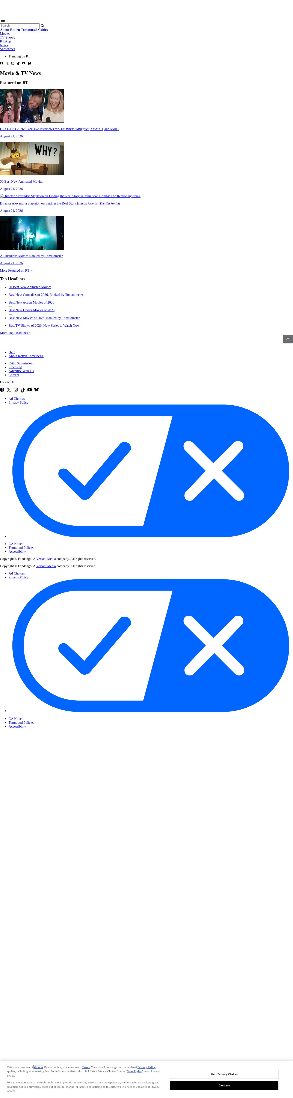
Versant (38, 1067)
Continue (224, 1085)
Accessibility (17, 551)
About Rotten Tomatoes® (26, 356)
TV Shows (7, 37)
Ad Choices (17, 398)
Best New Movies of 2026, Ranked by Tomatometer (44, 318)
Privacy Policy (18, 402)
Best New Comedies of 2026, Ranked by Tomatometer (46, 294)
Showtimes (7, 49)
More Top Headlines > (15, 333)
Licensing (15, 367)
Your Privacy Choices (26, 540)
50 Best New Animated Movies (30, 287)
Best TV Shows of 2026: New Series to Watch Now (44, 325)
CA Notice (16, 544)
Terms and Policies (21, 547)
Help (12, 352)
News (4, 45)
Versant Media (46, 559)
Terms (86, 1067)
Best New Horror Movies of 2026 (31, 310)
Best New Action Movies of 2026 (31, 302)
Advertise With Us (21, 371)
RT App (5, 41)
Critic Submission (21, 363)
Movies (5, 33)
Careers (14, 375)
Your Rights (134, 1071)
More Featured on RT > (16, 270)
